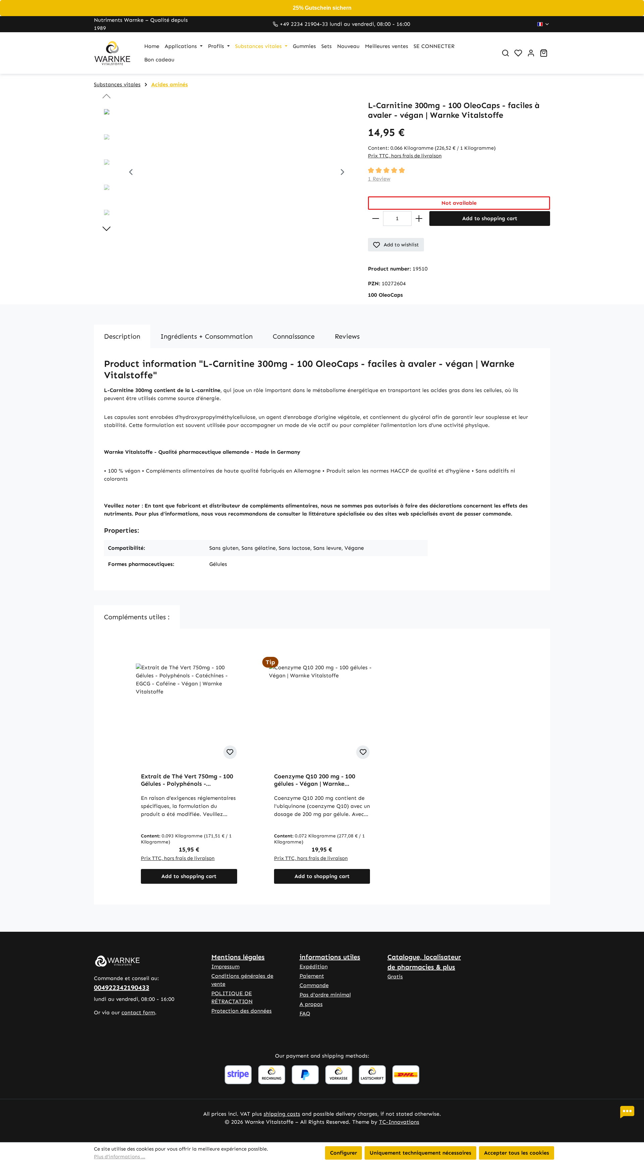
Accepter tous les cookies (516, 1153)
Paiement (312, 976)
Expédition (314, 966)
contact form (138, 1012)
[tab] (122, 336)
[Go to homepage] (112, 53)
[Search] (505, 53)
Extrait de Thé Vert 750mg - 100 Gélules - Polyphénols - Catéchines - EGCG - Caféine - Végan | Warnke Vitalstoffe (187, 780)
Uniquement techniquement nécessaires (420, 1153)
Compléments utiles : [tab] (137, 617)
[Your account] (531, 53)
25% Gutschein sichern (322, 8)
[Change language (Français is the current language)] (543, 24)
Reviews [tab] (347, 336)
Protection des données (241, 1011)
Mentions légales (238, 957)
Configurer (343, 1153)
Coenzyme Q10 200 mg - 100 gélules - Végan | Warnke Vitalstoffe (314, 780)
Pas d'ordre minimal (325, 994)
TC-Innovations (399, 1122)
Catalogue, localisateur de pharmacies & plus (424, 962)
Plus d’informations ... (119, 1157)
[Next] (342, 173)
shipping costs (282, 1114)
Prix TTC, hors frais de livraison (405, 156)
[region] (224, 173)
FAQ (305, 1013)
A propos (311, 1004)
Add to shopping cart (489, 218)
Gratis (395, 976)
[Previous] (131, 173)
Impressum (225, 966)
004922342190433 (121, 987)
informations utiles (330, 957)
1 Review (379, 179)
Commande (314, 985)
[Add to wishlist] (230, 752)
